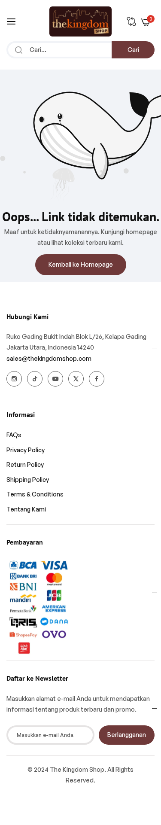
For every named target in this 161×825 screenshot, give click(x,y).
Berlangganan (126, 734)
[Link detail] (14, 379)
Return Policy (25, 464)
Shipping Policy (27, 479)
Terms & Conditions (35, 494)
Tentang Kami (26, 509)
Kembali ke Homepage (81, 264)
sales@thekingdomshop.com (48, 358)
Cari (133, 49)
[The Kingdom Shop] (80, 21)
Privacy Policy (25, 450)
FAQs (13, 434)
